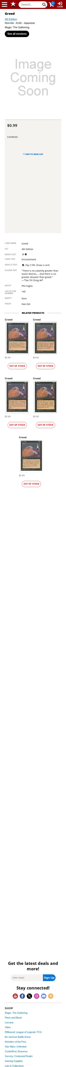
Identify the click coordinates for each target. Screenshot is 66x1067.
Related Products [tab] (33, 312)
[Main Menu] (4, 4)
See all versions (17, 33)
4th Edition (11, 19)
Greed (8, 319)
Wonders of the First (15, 1042)
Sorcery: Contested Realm (19, 1056)
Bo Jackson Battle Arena (18, 1037)
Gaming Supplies (14, 1061)
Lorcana (9, 1022)
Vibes (8, 1027)
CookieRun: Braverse (16, 1051)
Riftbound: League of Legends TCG (23, 1032)
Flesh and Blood (13, 1017)
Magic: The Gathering (16, 1013)
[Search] (44, 4)
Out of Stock (17, 366)
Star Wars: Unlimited (15, 1046)
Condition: (12, 136)
